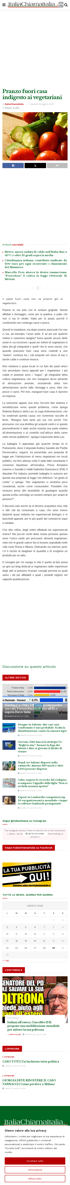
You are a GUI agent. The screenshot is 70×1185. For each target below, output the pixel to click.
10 (7, 934)
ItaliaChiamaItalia (14, 104)
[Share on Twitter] (35, 165)
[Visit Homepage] (35, 5)
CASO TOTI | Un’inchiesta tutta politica (30, 1061)
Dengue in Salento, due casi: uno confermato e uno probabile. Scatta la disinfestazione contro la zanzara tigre (42, 727)
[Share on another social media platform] (57, 165)
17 (7, 941)
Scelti (16, 108)
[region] (35, 1155)
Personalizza (35, 1169)
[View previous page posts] (32, 288)
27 (35, 948)
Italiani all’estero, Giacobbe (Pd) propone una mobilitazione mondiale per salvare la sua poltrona (33, 1026)
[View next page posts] (38, 288)
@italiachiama (36, 834)
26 (25, 948)
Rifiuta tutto (35, 1178)
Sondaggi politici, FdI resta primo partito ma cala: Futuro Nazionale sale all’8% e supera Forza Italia (33, 708)
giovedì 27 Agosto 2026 (30, 808)
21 (44, 941)
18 (16, 941)
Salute (8, 108)
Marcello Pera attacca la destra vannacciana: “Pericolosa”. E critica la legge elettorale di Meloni (36, 276)
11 (16, 934)
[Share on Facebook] (13, 165)
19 (26, 941)
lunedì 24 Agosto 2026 (14, 1066)
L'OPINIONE (8, 1057)
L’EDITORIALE (13, 1018)
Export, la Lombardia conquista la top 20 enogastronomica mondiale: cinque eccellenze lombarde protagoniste (42, 800)
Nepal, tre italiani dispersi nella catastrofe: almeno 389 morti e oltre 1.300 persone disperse (40, 765)
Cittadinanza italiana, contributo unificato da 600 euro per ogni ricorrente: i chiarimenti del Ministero (36, 264)
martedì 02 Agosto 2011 (42, 104)
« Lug (6, 960)
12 (26, 934)
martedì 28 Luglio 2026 (35, 1034)
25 (16, 948)
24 (7, 948)
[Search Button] (66, 5)
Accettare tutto (35, 1161)
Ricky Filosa (15, 1034)
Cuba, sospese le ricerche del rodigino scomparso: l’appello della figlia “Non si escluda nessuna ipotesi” (42, 783)
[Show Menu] (4, 5)
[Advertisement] (35, 48)
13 (35, 934)
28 (44, 948)
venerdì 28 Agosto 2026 (17, 716)
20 (35, 941)
